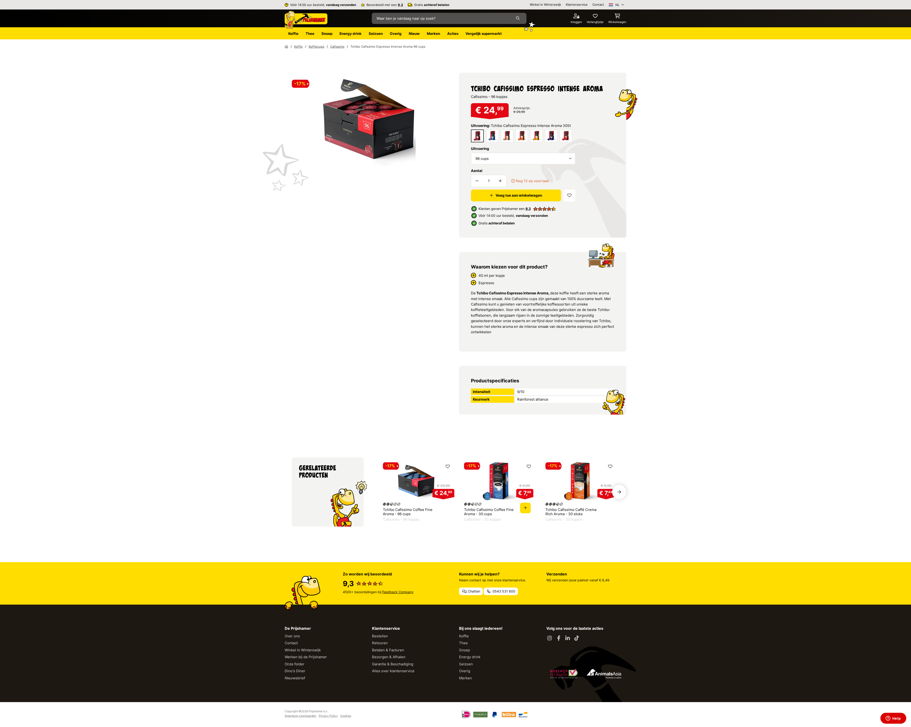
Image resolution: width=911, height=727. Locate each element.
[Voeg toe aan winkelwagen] (525, 508)
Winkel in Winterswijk (545, 4)
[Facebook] (558, 638)
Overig (464, 671)
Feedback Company (398, 592)
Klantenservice (577, 4)
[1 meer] (500, 181)
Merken (465, 678)
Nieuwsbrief (295, 678)
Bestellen (380, 636)
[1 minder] (477, 181)
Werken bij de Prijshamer (306, 657)
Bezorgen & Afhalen (388, 657)
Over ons (292, 636)
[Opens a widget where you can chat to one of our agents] (893, 719)
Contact (598, 4)
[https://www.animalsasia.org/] (604, 673)
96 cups (482, 158)
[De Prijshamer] (306, 20)
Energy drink (469, 657)
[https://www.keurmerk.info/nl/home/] (563, 673)
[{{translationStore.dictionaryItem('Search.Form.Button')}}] (518, 18)
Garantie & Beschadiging (392, 664)
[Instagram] (549, 638)
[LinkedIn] (567, 638)
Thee (463, 643)
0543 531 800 (503, 591)
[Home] (286, 46)
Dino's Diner (295, 671)
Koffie (464, 636)
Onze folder (294, 664)
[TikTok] (576, 638)
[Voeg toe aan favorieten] (569, 195)
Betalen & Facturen (388, 650)
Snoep (464, 650)
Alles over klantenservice (393, 671)
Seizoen (466, 664)
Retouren (380, 643)
